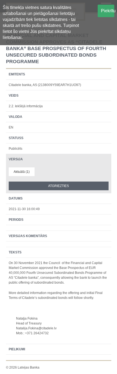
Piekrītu (108, 10)
